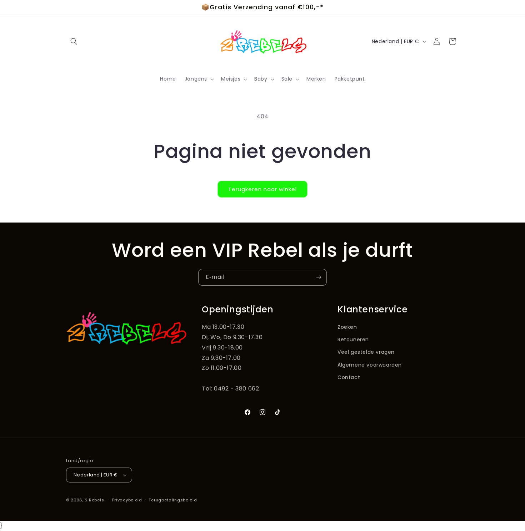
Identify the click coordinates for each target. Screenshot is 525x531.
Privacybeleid (127, 500)
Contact (349, 377)
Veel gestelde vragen (366, 352)
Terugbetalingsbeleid (173, 500)
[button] (74, 41)
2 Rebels (94, 500)
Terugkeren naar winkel (262, 189)
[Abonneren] (318, 277)
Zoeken (347, 327)
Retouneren (353, 339)
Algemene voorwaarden (370, 364)
